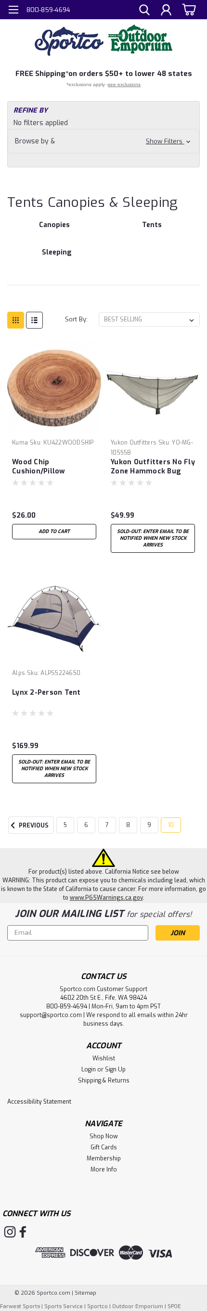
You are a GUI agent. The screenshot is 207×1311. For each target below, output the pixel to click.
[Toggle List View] (34, 320)
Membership (104, 1158)
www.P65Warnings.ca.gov (106, 898)
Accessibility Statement (39, 1102)
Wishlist (103, 1058)
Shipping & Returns (103, 1080)
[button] (103, 141)
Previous (33, 825)
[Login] (166, 11)
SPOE (174, 1306)
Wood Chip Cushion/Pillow (38, 467)
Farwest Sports (20, 1306)
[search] (144, 11)
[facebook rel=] (23, 1232)
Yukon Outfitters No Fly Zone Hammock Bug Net (153, 467)
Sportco (97, 1306)
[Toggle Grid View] (15, 320)
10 (171, 825)
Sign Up (115, 1069)
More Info (104, 1169)
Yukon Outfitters (133, 442)
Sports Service (63, 1306)
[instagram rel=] (10, 1232)
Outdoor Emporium (137, 1306)
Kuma (20, 442)
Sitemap (85, 1293)
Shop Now (104, 1136)
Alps (18, 673)
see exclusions (124, 84)
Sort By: (76, 319)
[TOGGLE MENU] (13, 10)
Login (88, 1069)
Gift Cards (104, 1147)
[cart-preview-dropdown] (187, 9)
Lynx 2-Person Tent (46, 692)
